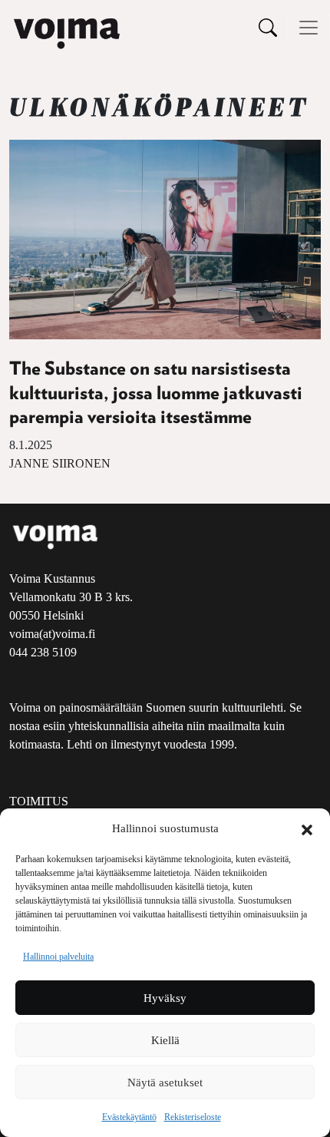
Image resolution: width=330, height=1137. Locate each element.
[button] (307, 828)
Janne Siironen (60, 463)
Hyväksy (165, 998)
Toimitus (38, 801)
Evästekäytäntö (129, 1117)
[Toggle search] (268, 27)
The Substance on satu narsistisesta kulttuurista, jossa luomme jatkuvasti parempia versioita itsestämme (155, 393)
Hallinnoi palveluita (58, 956)
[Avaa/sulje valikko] (308, 27)
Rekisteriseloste (192, 1117)
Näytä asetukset (165, 1082)
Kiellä (165, 1040)
